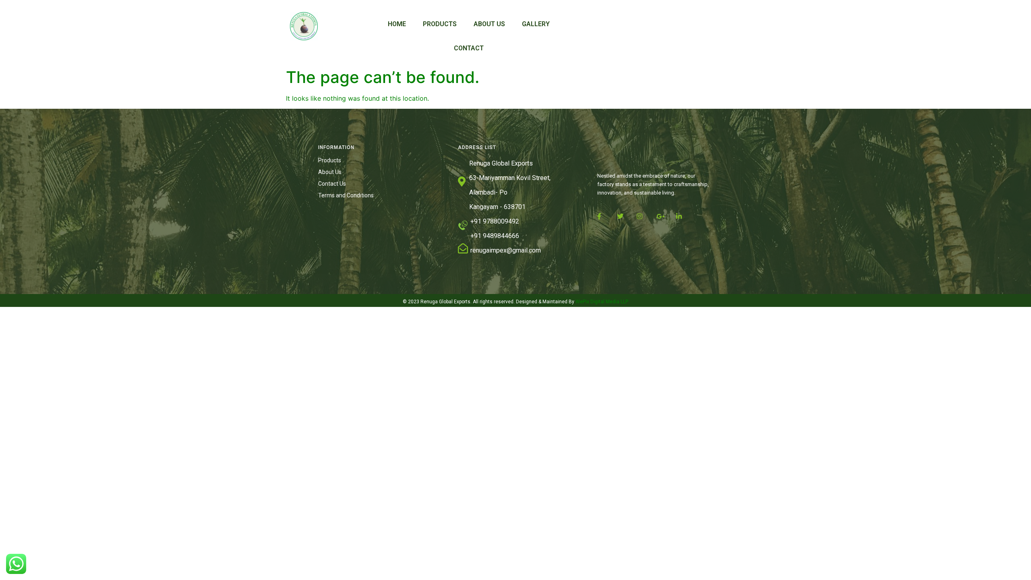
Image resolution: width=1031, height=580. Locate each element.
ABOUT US (489, 24)
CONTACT (469, 48)
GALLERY (536, 24)
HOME (397, 24)
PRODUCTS (440, 24)
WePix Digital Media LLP (601, 301)
